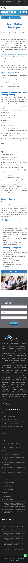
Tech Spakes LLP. (18, 558)
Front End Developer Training (11, 423)
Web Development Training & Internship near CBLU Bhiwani (14, 534)
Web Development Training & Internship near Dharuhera (14, 463)
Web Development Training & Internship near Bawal (14, 458)
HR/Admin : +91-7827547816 (7, 1)
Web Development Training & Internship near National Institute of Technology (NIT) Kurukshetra (14, 511)
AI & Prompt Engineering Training (12, 450)
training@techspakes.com (22, 3)
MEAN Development (8, 496)
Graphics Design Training (10, 419)
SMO (5, 440)
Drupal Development (9, 486)
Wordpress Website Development (12, 479)
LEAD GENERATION (8, 499)
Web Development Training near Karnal (13, 523)
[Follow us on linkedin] (7, 403)
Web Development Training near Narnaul (13, 526)
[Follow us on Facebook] (3, 403)
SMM (5, 433)
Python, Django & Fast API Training (12, 444)
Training (7, 17)
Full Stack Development (9, 482)
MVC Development (8, 492)
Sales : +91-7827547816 (18, 1)
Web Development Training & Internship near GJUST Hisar (14, 538)
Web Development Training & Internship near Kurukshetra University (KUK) (14, 543)
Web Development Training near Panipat (13, 529)
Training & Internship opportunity (12, 454)
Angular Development (9, 489)
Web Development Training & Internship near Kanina (14, 473)
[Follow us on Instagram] (10, 403)
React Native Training (15, 17)
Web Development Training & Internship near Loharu (14, 468)
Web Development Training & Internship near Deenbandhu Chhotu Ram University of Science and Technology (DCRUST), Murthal (14, 505)
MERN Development (8, 430)
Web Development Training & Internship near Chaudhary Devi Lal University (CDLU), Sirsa (14, 548)
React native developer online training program (13, 54)
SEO (5, 437)
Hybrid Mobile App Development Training (13, 426)
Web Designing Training (9, 416)
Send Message (14, 323)
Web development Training (10, 412)
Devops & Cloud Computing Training (12, 447)
